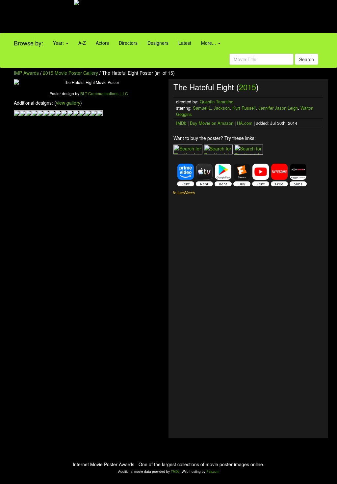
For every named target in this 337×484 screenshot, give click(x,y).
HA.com (244, 123)
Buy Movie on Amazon (211, 123)
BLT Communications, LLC (104, 93)
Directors (128, 43)
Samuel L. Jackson (211, 108)
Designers (157, 43)
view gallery (68, 102)
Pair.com (212, 471)
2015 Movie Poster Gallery (70, 72)
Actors (102, 43)
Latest (184, 43)
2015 (247, 87)
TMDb (175, 471)
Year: (59, 43)
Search (306, 59)
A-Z (82, 43)
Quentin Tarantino (216, 101)
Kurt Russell (244, 108)
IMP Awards (26, 72)
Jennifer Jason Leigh (278, 108)
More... (209, 43)
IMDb (181, 123)
